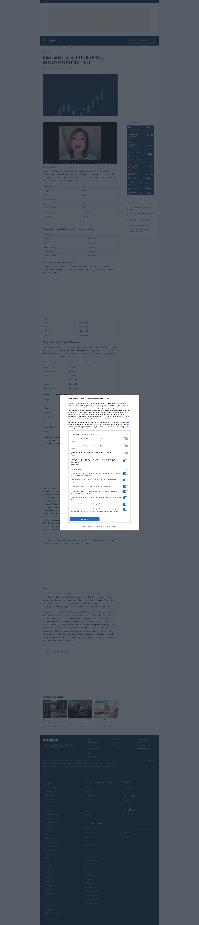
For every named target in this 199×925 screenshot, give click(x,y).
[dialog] (99, 462)
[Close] (135, 399)
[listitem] (99, 434)
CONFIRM (84, 519)
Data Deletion (87, 526)
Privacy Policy (111, 526)
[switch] (125, 438)
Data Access (99, 526)
